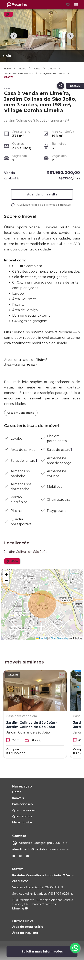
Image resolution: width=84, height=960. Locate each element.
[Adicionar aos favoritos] (62, 675)
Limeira (52, 68)
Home (7, 68)
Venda (36, 68)
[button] (42, 194)
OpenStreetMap (60, 638)
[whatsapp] (75, 948)
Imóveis (22, 68)
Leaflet (43, 638)
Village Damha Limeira (52, 73)
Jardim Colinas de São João (18, 73)
